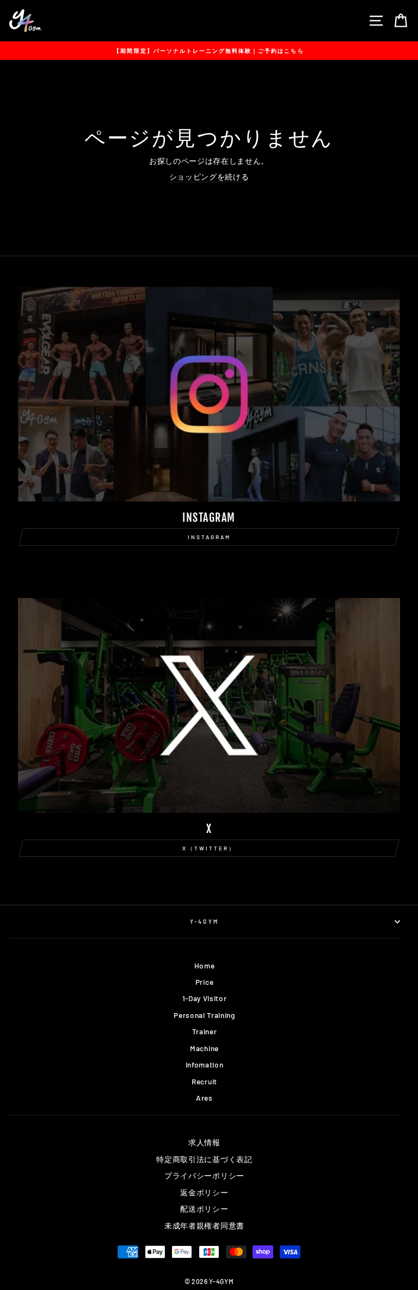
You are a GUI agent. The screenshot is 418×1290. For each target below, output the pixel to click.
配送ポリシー (204, 1208)
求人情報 (204, 1142)
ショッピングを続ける (209, 176)
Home (204, 965)
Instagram (209, 537)
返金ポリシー (204, 1192)
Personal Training (204, 1015)
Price (204, 981)
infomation (205, 1064)
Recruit (204, 1081)
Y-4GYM (204, 921)
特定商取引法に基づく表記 (204, 1159)
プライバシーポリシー (204, 1175)
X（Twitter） (209, 848)
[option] (209, 50)
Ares (204, 1097)
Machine (204, 1048)
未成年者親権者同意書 (204, 1225)
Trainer (204, 1031)
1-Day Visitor (204, 998)
